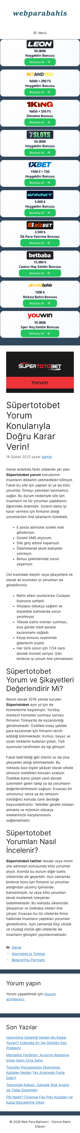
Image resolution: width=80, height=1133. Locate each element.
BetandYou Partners (28, 960)
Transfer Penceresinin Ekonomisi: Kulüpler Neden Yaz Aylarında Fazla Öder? (35, 1072)
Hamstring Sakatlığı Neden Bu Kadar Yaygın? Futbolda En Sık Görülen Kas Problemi (36, 1042)
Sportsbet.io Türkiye (29, 954)
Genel (16, 947)
